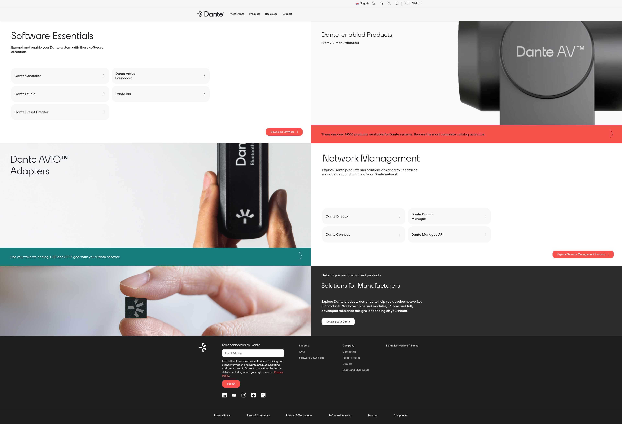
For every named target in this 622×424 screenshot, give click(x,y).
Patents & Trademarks (299, 415)
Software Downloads (311, 357)
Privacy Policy (222, 415)
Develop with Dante (338, 321)
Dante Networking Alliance (402, 345)
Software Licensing (340, 415)
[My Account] (389, 4)
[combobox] (362, 3)
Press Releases (351, 357)
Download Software (282, 131)
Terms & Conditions (258, 415)
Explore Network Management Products (581, 254)
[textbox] (362, 3)
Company (348, 345)
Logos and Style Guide (356, 369)
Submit (231, 383)
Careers (347, 363)
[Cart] (381, 4)
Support (304, 345)
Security (372, 415)
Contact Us (349, 351)
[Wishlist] (397, 4)
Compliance (401, 415)
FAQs (302, 351)
